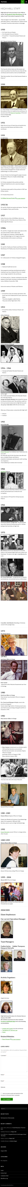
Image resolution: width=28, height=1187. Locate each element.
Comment (4, 1055)
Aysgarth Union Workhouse (14, 14)
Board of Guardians (16, 112)
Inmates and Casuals (7, 1028)
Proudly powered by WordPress (7, 1185)
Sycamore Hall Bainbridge (8, 1021)
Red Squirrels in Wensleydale (7, 1118)
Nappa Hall (13, 1131)
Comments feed (4, 1175)
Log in (2, 1170)
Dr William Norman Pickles (8, 198)
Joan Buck (3, 471)
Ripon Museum (6, 1039)
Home (3, 1032)
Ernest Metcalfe (5, 452)
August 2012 (4, 1150)
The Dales (4, 2)
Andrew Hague (13, 1141)
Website (3, 1087)
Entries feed (3, 1173)
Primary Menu (26, 2)
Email (2, 1081)
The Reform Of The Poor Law (9, 1030)
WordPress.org (4, 1178)
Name (3, 1074)
